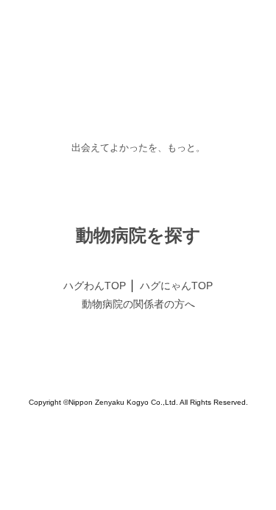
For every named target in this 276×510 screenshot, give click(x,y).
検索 (138, 345)
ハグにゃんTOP (176, 414)
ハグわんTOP (95, 414)
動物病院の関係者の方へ (138, 433)
